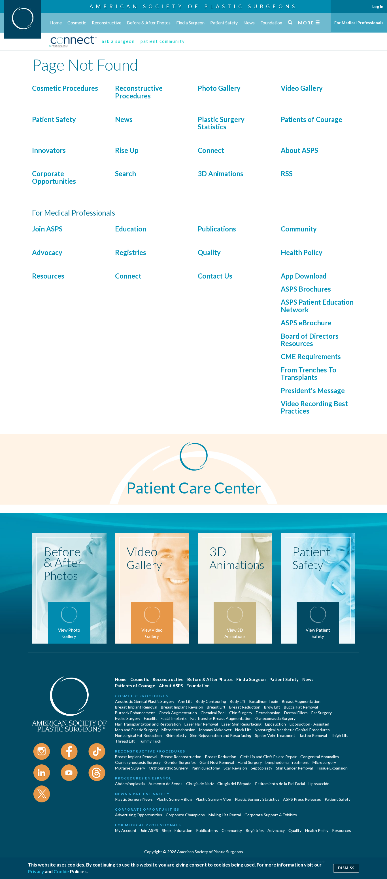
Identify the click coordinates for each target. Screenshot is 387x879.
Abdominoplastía (130, 783)
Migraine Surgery (130, 768)
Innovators (49, 150)
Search (125, 173)
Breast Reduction (244, 707)
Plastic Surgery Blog (174, 799)
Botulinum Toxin (263, 701)
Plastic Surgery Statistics (221, 123)
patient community (163, 41)
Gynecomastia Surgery (275, 718)
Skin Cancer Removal (294, 768)
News (249, 22)
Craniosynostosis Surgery (138, 762)
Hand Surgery (250, 762)
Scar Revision (235, 768)
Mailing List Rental (225, 814)
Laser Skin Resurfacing (241, 724)
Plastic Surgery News (134, 799)
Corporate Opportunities (54, 177)
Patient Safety (224, 22)
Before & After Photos (149, 22)
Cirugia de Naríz (200, 783)
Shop (166, 830)
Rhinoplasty (175, 735)
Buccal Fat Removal (301, 707)
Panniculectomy (206, 768)
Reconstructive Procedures (139, 92)
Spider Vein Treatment (275, 735)
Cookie (61, 871)
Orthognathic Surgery (168, 768)
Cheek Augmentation (178, 712)
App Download (304, 276)
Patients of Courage (311, 119)
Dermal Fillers (296, 712)
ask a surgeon (118, 41)
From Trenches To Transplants (308, 373)
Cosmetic (76, 22)
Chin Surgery (240, 712)
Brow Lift (272, 707)
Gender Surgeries (180, 762)
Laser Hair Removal (201, 724)
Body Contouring (211, 701)
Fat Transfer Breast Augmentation (221, 718)
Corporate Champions (185, 814)
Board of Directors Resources (310, 339)
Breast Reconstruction (181, 756)
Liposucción (319, 783)
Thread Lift (125, 741)
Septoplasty (261, 768)
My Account (126, 830)
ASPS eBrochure (306, 323)
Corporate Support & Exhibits (270, 814)
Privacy (36, 871)
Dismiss (346, 868)
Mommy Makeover (215, 729)
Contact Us (215, 276)
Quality (209, 252)
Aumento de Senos (165, 783)
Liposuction (275, 724)
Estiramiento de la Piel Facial (280, 783)
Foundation (271, 22)
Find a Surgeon (190, 22)
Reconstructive (106, 22)
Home (56, 22)
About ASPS (299, 150)
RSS (287, 173)
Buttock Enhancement (135, 712)
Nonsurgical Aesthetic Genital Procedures (292, 729)
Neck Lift (243, 729)
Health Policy (301, 252)
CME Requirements (311, 356)
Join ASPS (47, 229)
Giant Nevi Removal (216, 762)
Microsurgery (324, 762)
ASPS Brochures (306, 289)
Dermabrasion (268, 712)
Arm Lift (185, 701)
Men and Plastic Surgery (136, 729)
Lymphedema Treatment (287, 762)
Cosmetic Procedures (65, 88)
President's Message (313, 390)
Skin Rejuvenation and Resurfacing (220, 735)
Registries (130, 252)
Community (299, 229)
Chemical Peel (213, 712)
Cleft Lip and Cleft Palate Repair (268, 756)
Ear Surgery (321, 712)
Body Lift (238, 701)
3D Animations (220, 173)
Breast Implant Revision (182, 707)
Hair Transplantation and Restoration (148, 724)
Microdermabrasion (178, 729)
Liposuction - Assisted (309, 724)
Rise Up (127, 150)
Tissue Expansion (332, 768)
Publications (217, 229)
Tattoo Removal (313, 735)
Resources (48, 276)
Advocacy (47, 252)
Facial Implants (174, 718)
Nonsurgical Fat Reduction (138, 735)
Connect (211, 150)
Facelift (150, 718)
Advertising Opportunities (138, 814)
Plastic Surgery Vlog (213, 799)
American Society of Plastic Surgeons (193, 6)
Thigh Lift (339, 735)
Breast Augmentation (301, 701)
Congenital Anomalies (319, 756)
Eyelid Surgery (127, 718)
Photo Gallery (219, 88)
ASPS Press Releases (302, 799)
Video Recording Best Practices (314, 407)
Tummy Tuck (150, 741)
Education (130, 229)
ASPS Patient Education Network (317, 305)
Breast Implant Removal (136, 707)
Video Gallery (302, 88)
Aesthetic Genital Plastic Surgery (144, 701)
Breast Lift (216, 707)
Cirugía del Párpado (234, 783)
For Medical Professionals (358, 22)
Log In (377, 6)
